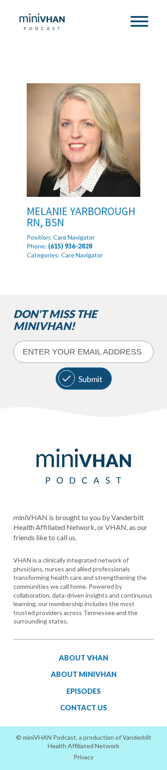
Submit (90, 379)
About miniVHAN (84, 674)
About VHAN (83, 657)
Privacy (83, 757)
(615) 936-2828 (70, 246)
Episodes (83, 691)
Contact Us (83, 707)
